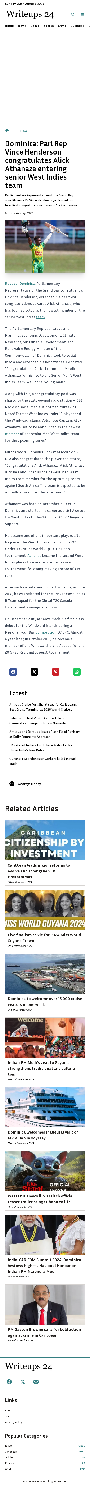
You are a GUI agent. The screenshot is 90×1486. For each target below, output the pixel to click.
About (9, 1410)
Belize (35, 26)
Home (9, 26)
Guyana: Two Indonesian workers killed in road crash (42, 761)
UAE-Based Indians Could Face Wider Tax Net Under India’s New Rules (41, 747)
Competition (46, 632)
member (12, 433)
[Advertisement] (45, 77)
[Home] (7, 130)
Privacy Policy (13, 1422)
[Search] (73, 15)
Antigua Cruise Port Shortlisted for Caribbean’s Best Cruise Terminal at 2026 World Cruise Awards (43, 707)
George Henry (29, 783)
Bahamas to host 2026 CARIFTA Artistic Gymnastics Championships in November (38, 720)
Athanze (34, 555)
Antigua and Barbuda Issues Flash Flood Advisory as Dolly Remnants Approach (44, 734)
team (40, 316)
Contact (10, 1416)
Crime (62, 26)
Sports (49, 26)
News (22, 26)
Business (77, 26)
